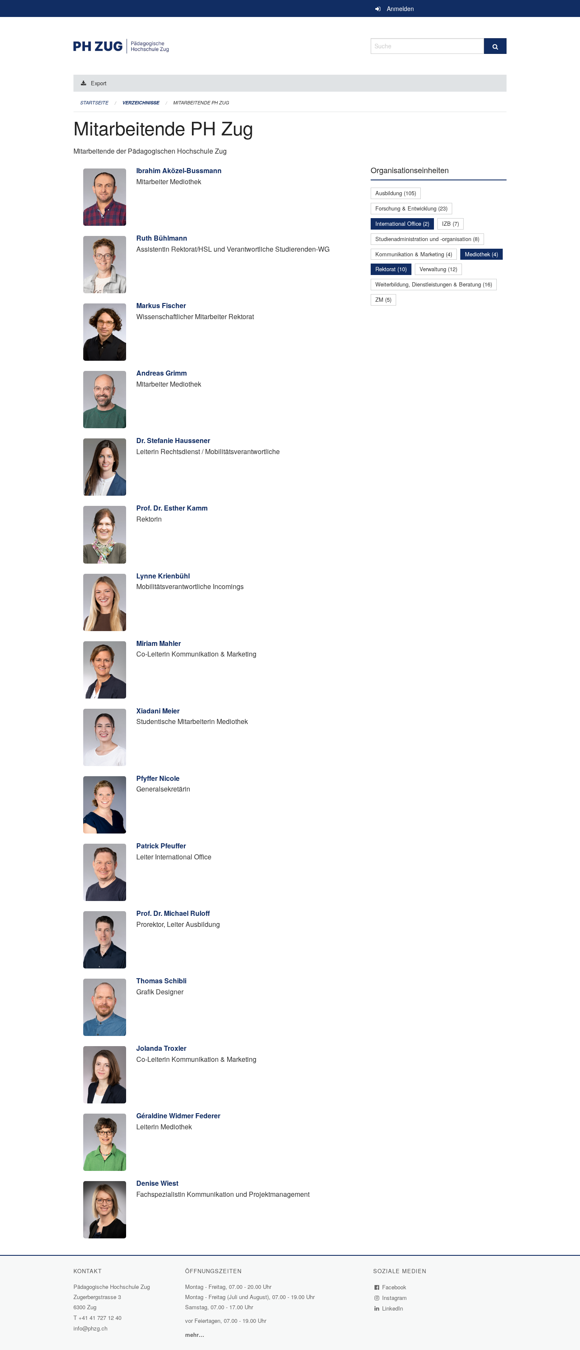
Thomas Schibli (161, 980)
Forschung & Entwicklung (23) (411, 208)
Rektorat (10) (391, 269)
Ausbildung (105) (395, 193)
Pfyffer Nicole (158, 778)
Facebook (394, 1287)
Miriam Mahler (158, 643)
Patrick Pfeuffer (161, 845)
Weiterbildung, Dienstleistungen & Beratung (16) (433, 284)
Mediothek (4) (481, 254)
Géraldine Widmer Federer (178, 1115)
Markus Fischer (161, 305)
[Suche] (495, 46)
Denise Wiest (157, 1183)
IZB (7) (450, 223)
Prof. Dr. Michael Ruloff (173, 913)
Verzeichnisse (140, 102)
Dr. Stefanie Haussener (173, 440)
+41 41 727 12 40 (100, 1318)
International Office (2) (402, 223)
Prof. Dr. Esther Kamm (172, 508)
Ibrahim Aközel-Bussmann (179, 170)
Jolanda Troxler (161, 1048)
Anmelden (400, 8)
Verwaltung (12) (438, 269)
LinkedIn (392, 1308)
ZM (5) (383, 299)
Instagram (394, 1298)
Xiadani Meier (158, 711)
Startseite (94, 102)
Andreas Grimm (161, 373)
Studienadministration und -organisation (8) (427, 239)
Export (99, 83)
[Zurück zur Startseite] (215, 45)
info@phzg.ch (90, 1328)
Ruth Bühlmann (161, 238)
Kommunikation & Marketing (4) (413, 254)
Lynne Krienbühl (163, 576)
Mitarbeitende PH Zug (201, 102)
